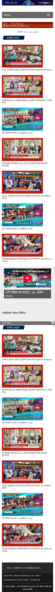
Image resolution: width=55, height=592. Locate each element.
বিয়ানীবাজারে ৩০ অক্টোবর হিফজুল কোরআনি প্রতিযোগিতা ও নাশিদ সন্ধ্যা (27, 101)
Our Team (35, 575)
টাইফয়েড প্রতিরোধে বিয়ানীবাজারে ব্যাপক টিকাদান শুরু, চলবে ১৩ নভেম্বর (26, 260)
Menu (7, 15)
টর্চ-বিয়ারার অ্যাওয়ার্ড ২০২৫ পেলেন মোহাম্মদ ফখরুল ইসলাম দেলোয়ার (24, 164)
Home (5, 24)
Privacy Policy (22, 580)
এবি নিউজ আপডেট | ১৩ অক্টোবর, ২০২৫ (17, 133)
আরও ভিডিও (6, 323)
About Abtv (8, 575)
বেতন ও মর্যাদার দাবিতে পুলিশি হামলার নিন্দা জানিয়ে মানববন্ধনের (27, 70)
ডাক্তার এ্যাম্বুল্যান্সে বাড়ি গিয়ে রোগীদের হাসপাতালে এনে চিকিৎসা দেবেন (26, 197)
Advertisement (10, 580)
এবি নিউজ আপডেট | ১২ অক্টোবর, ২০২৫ (17, 229)
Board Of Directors (22, 575)
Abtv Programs (17, 24)
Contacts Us (35, 580)
